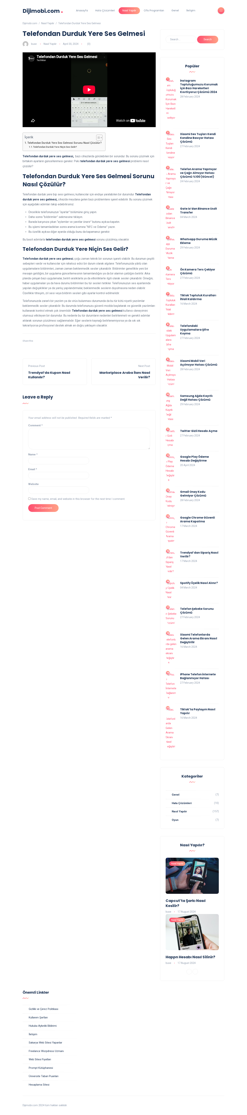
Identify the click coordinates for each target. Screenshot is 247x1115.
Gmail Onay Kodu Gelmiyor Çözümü (193, 493)
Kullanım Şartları (38, 1017)
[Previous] (189, 971)
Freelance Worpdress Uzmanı (46, 1051)
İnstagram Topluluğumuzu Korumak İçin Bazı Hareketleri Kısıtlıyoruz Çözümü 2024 (199, 86)
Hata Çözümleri (105, 10)
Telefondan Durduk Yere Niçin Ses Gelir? (55, 147)
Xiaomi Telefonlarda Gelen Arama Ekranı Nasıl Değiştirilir (198, 638)
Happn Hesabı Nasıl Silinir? (190, 957)
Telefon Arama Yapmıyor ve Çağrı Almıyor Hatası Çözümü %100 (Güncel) (198, 173)
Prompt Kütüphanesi (41, 1067)
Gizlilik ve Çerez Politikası (43, 1009)
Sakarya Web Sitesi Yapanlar (45, 1042)
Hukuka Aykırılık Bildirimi (43, 1025)
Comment (35, 425)
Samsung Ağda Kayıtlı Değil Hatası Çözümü (196, 398)
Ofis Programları (154, 10)
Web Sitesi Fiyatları (40, 1059)
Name (33, 454)
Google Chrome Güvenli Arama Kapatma (197, 519)
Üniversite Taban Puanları (43, 1076)
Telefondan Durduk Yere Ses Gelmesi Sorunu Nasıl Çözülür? (64, 142)
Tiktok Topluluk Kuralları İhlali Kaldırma (198, 297)
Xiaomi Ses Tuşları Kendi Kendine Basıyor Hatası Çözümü (198, 138)
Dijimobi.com (43, 10)
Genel (175, 10)
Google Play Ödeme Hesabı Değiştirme (194, 458)
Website (33, 484)
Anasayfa (82, 10)
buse (34, 43)
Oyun (175, 820)
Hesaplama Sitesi (39, 1084)
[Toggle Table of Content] (97, 138)
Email (32, 469)
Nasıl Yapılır (129, 10)
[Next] (195, 971)
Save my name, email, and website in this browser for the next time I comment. (78, 499)
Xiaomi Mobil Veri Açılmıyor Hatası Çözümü (198, 363)
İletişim (190, 10)
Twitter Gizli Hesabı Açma (198, 431)
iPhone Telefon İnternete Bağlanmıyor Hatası (198, 676)
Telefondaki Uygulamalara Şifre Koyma (194, 329)
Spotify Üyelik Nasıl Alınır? (199, 583)
